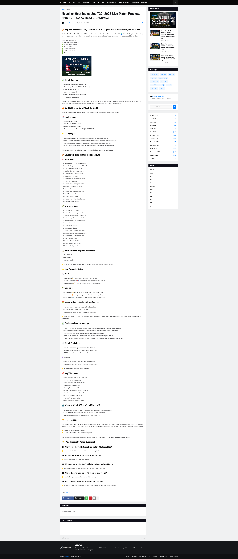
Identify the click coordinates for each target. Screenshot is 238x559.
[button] (61, 2)
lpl (162, 85)
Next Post (142, 538)
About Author (174, 556)
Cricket (68, 9)
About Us (134, 556)
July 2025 (163, 158)
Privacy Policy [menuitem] (111, 2)
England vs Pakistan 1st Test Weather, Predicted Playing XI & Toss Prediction (163, 21)
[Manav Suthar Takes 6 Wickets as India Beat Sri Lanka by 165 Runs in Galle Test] (155, 57)
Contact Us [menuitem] (135, 2)
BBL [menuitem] (79, 2)
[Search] (174, 107)
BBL (163, 74)
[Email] (94, 498)
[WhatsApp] (86, 498)
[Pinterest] (90, 498)
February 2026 (163, 135)
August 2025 (163, 155)
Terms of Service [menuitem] (124, 2)
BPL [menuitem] (103, 2)
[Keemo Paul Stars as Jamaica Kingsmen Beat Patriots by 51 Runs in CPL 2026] (155, 46)
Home (63, 9)
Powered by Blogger (158, 96)
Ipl (154, 85)
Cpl (154, 78)
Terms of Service (152, 556)
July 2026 (163, 119)
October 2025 (163, 148)
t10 (162, 88)
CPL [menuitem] (94, 2)
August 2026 (163, 115)
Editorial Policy (164, 556)
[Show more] (97, 498)
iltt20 (164, 81)
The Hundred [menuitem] (86, 2)
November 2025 (163, 145)
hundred (155, 81)
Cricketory (67, 556)
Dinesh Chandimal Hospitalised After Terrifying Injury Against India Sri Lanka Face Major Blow (168, 34)
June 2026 (163, 122)
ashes (155, 74)
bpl (171, 74)
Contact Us (142, 556)
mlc (169, 85)
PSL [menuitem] (74, 2)
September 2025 (163, 152)
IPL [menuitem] (69, 2)
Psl (154, 88)
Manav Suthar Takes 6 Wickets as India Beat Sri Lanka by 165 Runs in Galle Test (168, 58)
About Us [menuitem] (144, 2)
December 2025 (163, 142)
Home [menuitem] (64, 2)
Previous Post (65, 538)
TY (97, 556)
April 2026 (163, 128)
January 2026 (163, 138)
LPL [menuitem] (99, 2)
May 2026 (163, 125)
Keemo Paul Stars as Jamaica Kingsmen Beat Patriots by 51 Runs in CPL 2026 (168, 46)
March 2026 (163, 132)
